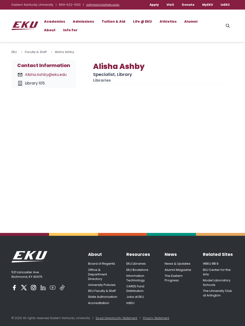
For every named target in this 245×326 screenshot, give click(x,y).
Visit (170, 5)
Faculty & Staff (36, 52)
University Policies (102, 285)
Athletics (168, 21)
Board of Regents (101, 264)
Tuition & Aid (113, 21)
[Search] (228, 26)
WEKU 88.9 (210, 264)
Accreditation (98, 303)
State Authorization (102, 297)
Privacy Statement (156, 318)
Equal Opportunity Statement (116, 318)
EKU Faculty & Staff (102, 291)
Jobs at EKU (135, 297)
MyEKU (207, 5)
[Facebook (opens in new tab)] (14, 287)
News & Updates (177, 264)
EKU (14, 52)
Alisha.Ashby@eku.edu (46, 74)
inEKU (225, 5)
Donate (188, 5)
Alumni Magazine (178, 270)
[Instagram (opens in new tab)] (33, 287)
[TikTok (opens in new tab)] (62, 287)
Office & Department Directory (97, 274)
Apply (154, 5)
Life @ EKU (142, 21)
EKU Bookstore (137, 270)
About (50, 30)
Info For (70, 30)
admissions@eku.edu (102, 5)
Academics (54, 21)
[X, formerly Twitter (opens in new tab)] (24, 287)
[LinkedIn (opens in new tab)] (43, 287)
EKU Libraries (136, 264)
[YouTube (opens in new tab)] (53, 287)
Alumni (190, 21)
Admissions (83, 21)
